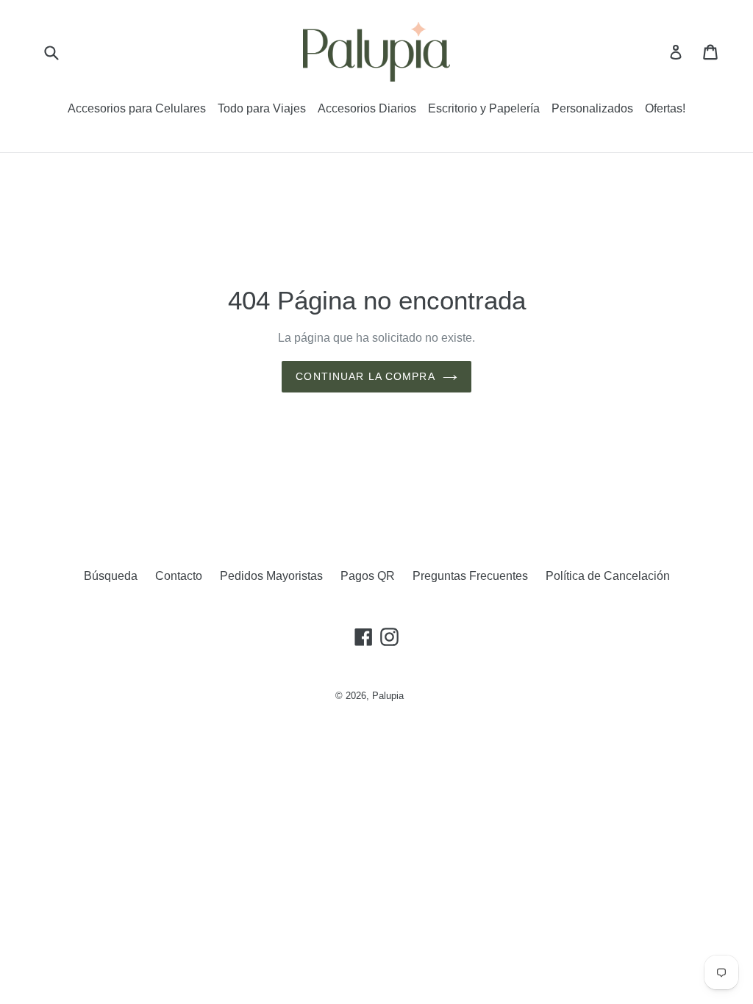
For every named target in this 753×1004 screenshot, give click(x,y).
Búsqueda (111, 576)
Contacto (178, 576)
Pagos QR (367, 576)
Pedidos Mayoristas (271, 576)
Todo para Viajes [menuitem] (262, 108)
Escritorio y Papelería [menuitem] (484, 108)
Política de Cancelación (608, 576)
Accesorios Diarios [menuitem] (367, 108)
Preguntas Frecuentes (470, 576)
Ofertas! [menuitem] (665, 108)
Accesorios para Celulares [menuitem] (137, 108)
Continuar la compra (365, 376)
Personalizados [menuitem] (592, 108)
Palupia (388, 695)
